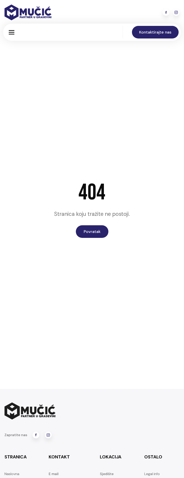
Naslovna (11, 473)
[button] (11, 32)
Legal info (152, 473)
